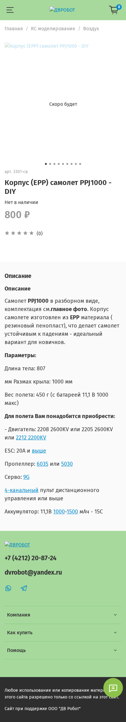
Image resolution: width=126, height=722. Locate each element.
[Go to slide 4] (59, 164)
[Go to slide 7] (71, 164)
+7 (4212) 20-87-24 (31, 558)
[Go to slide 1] (46, 164)
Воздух (91, 28)
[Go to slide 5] (63, 164)
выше (39, 450)
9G (26, 477)
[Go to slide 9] (80, 164)
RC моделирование (53, 28)
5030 (67, 464)
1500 (72, 511)
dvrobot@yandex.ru (33, 572)
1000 (59, 511)
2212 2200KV (31, 437)
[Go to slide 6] (67, 164)
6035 (42, 464)
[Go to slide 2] (50, 164)
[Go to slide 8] (76, 164)
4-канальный (22, 490)
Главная (14, 28)
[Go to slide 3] (54, 164)
